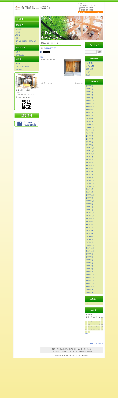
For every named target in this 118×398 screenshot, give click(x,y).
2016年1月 (89, 272)
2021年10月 (90, 186)
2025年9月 (89, 109)
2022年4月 (89, 174)
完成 (41, 57)
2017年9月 (89, 221)
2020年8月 (89, 198)
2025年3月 (89, 118)
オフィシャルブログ (26, 115)
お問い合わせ (87, 349)
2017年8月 (89, 224)
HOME (26, 19)
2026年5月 (89, 89)
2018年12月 (90, 201)
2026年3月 (89, 95)
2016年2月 (89, 269)
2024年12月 (90, 127)
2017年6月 (89, 230)
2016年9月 (89, 254)
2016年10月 (90, 251)
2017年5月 (89, 233)
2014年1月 (89, 292)
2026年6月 (89, 86)
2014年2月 (89, 289)
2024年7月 (89, 133)
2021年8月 (89, 189)
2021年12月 (90, 180)
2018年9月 (89, 204)
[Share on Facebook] (41, 52)
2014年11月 (90, 283)
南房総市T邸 (90, 66)
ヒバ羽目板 (89, 63)
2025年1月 (89, 124)
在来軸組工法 (19, 55)
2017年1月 (89, 242)
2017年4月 (89, 236)
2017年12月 (90, 213)
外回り (88, 72)
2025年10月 (90, 106)
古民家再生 (19, 69)
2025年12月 (90, 101)
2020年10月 (90, 195)
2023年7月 (89, 157)
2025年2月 (89, 121)
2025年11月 (90, 104)
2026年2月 (89, 98)
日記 (87, 303)
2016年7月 (89, 260)
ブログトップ (94, 45)
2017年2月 (89, 239)
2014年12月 (90, 280)
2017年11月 (90, 216)
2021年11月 (90, 183)
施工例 (17, 64)
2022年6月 (89, 171)
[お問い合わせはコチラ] (90, 13)
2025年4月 (89, 115)
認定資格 (18, 35)
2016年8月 (89, 257)
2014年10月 (90, 286)
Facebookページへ (26, 123)
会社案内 (18, 29)
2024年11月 (90, 130)
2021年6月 (89, 192)
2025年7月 (89, 112)
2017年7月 (89, 227)
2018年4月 (89, 207)
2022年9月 (89, 168)
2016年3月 (89, 266)
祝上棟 (88, 75)
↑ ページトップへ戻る (95, 343)
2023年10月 (90, 154)
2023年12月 (90, 148)
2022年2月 (89, 177)
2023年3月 (89, 159)
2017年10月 (90, 218)
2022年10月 (90, 165)
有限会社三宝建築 (32, 7)
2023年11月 (90, 151)
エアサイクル (19, 52)
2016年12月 (90, 245)
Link (16, 38)
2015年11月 (90, 277)
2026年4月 (89, 92)
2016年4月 (89, 263)
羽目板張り (79, 83)
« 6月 (86, 333)
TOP (53, 349)
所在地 (17, 32)
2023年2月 (89, 163)
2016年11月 (90, 248)
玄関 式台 (89, 69)
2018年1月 (89, 210)
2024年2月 (89, 145)
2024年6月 (89, 136)
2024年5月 (89, 139)
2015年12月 (90, 275)
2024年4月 (89, 142)
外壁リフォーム (46, 83)
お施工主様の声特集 (22, 67)
